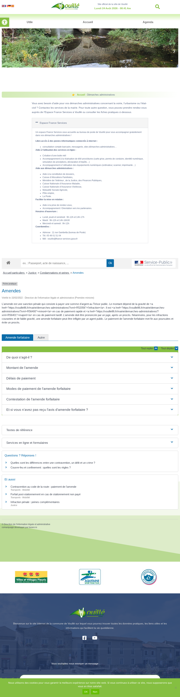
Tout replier (147, 348)
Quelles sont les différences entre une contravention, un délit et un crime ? (53, 462)
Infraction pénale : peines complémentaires (35, 502)
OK (86, 691)
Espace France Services (53, 122)
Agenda (148, 22)
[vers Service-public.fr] (154, 263)
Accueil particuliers (14, 272)
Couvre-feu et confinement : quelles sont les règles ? (41, 467)
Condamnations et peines (55, 272)
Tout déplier (168, 348)
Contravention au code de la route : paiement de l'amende (43, 486)
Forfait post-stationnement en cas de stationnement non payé (46, 494)
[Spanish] (12, 5)
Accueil (88, 22)
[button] (4, 22)
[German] (9, 5)
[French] (6, 5)
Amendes (78, 272)
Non (95, 691)
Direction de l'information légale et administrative (27, 524)
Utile (30, 22)
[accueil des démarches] (8, 262)
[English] (3, 5)
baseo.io (33, 527)
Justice (32, 272)
